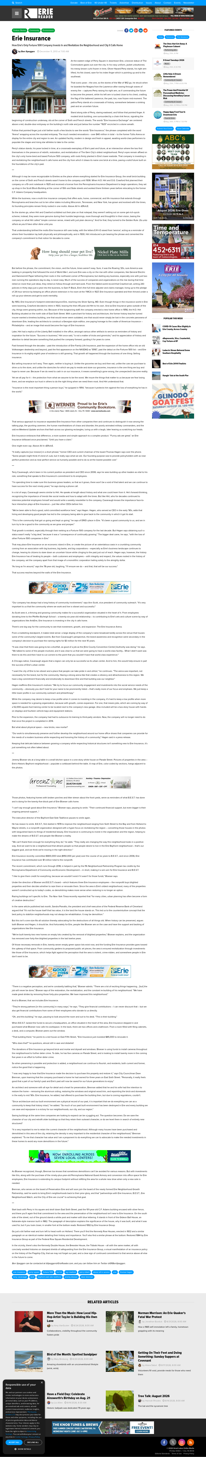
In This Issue (188, 218)
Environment (48, 30)
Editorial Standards (162, 1454)
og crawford (71, 1272)
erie (114, 1272)
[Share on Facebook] (126, 30)
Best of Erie (86, 3)
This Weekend (182, 37)
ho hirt (59, 1272)
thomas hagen (126, 1272)
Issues (149, 3)
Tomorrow (170, 37)
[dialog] (24, 1417)
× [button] (42, 1383)
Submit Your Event (164, 129)
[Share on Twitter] (131, 30)
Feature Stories (19, 30)
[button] (24, 1449)
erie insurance (19, 1272)
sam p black (84, 1272)
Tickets (113, 3)
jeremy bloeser (71, 1277)
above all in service (101, 1272)
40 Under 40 (100, 3)
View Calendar (183, 129)
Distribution (137, 3)
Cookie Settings (21, 1437)
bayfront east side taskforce (49, 1277)
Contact (167, 3)
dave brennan (87, 1277)
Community (34, 30)
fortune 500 (48, 1272)
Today (160, 37)
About (158, 3)
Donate (74, 3)
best (32, 1277)
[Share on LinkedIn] (141, 30)
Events (177, 3)
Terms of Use (177, 1454)
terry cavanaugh (20, 1277)
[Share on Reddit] (145, 30)
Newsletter (188, 3)
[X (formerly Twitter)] (172, 1443)
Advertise (124, 3)
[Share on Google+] (136, 30)
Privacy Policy (188, 1454)
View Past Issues (160, 218)
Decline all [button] (33, 1442)
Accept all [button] (14, 1442)
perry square (34, 1272)
